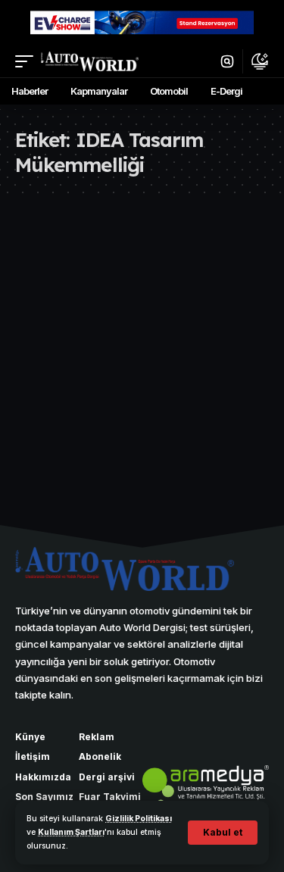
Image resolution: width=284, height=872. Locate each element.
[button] (222, 832)
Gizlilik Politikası (138, 819)
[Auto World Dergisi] (90, 61)
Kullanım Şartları (71, 832)
